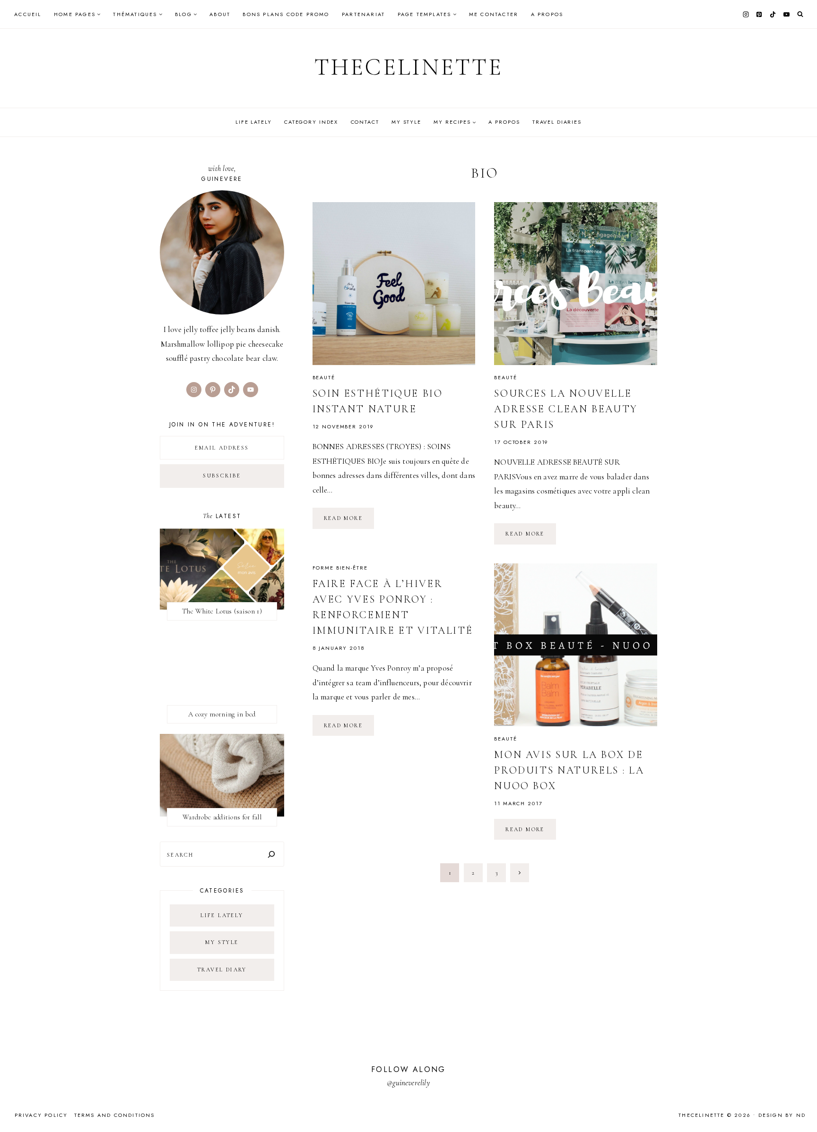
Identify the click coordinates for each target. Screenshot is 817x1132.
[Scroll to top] (801, 1106)
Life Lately (253, 122)
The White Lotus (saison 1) (222, 611)
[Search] (271, 854)
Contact (365, 122)
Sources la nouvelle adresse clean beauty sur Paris (566, 409)
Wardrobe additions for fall (222, 817)
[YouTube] (786, 14)
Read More (349, 521)
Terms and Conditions (114, 1115)
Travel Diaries (557, 122)
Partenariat (363, 14)
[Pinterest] (759, 14)
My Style (406, 122)
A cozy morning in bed (221, 714)
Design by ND (782, 1115)
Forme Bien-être (340, 567)
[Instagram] (745, 14)
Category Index (311, 122)
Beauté (324, 377)
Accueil (27, 14)
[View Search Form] (800, 14)
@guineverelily (408, 1083)
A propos (547, 14)
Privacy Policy (41, 1115)
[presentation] (394, 283)
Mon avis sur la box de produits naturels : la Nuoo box (569, 770)
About (219, 14)
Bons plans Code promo (286, 14)
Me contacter (493, 14)
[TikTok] (773, 14)
